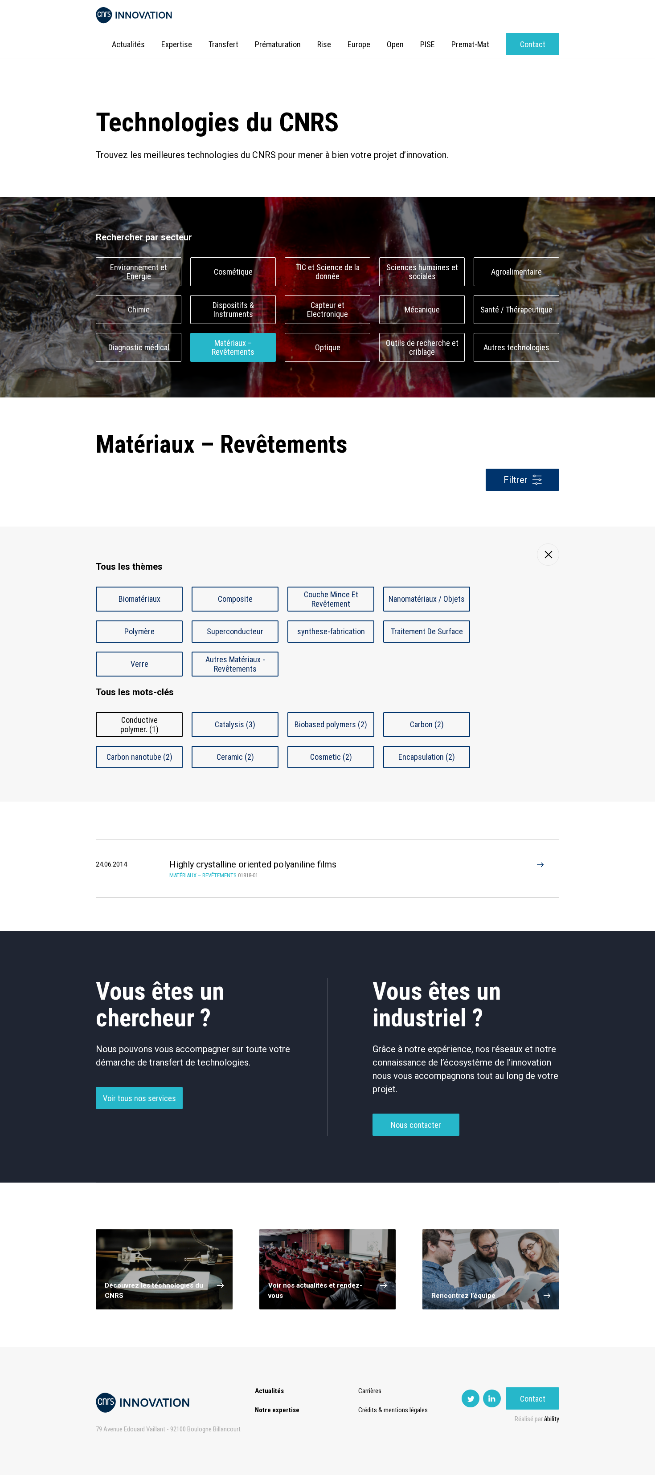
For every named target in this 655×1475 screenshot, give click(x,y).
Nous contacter (416, 1125)
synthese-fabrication (331, 631)
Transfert (223, 44)
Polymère (139, 631)
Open (395, 44)
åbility (551, 1419)
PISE (427, 44)
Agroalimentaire (516, 271)
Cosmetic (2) (331, 757)
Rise (324, 44)
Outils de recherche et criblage (422, 347)
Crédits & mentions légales (393, 1410)
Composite (235, 599)
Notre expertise (277, 1410)
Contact (532, 44)
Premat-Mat (470, 44)
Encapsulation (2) (426, 757)
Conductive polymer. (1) (139, 724)
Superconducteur (235, 631)
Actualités (128, 44)
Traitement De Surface (427, 631)
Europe (359, 44)
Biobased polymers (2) (331, 724)
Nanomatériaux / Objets (427, 599)
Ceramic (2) (235, 757)
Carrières (369, 1391)
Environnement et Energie (138, 272)
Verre (139, 664)
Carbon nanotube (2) (139, 757)
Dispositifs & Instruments (233, 309)
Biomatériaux (139, 599)
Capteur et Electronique (327, 309)
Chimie (139, 309)
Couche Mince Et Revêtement (331, 599)
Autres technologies (516, 347)
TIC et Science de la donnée (328, 272)
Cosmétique (233, 271)
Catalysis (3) (235, 724)
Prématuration (278, 44)
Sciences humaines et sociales (422, 272)
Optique (327, 347)
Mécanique (422, 309)
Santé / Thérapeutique (516, 309)
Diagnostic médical (138, 347)
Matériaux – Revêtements (233, 347)
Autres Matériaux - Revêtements (235, 664)
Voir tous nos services (139, 1098)
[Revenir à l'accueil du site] (134, 15)
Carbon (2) (427, 724)
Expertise (176, 44)
